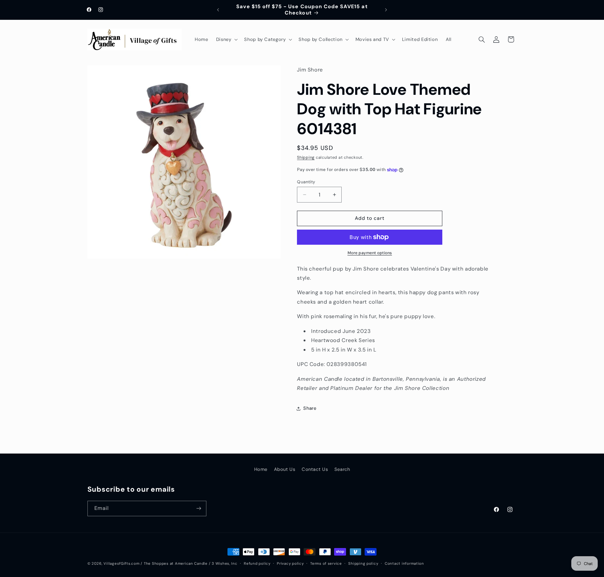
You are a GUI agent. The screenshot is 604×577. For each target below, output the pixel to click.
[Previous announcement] (218, 9)
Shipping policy (363, 563)
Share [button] (309, 408)
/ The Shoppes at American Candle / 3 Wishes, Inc (189, 563)
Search (342, 469)
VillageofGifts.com (121, 563)
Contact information (404, 563)
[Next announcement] (386, 9)
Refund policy (257, 563)
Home (261, 469)
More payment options (370, 252)
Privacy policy (290, 563)
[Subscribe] (198, 508)
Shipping (306, 157)
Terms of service (326, 563)
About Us (284, 469)
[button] (226, 39)
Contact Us (315, 469)
